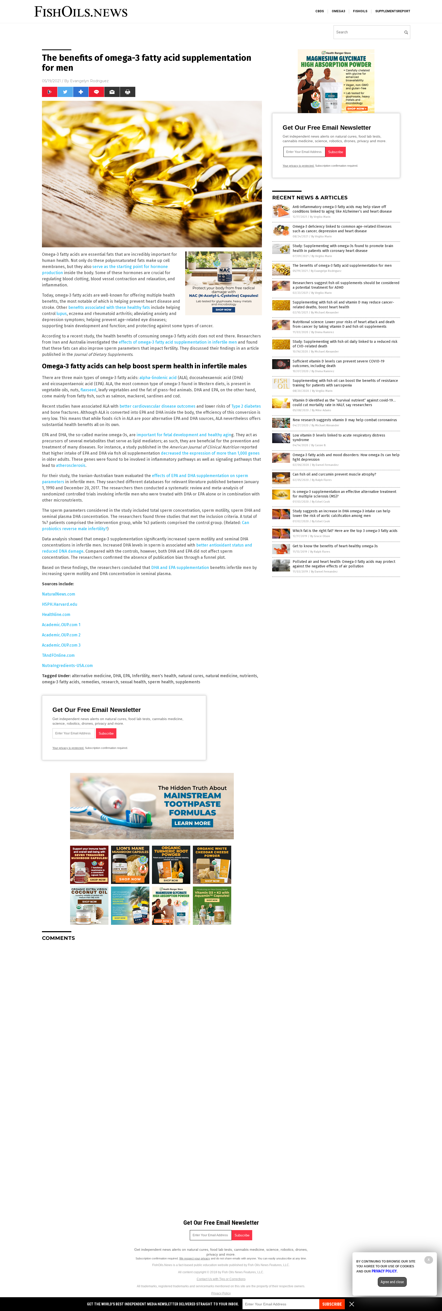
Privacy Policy (221, 1293)
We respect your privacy (194, 1258)
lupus (62, 313)
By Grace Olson (320, 536)
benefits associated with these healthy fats (109, 307)
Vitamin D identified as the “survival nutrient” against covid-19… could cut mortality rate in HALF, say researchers (344, 402)
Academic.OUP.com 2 (61, 635)
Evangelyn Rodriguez (89, 81)
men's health (163, 675)
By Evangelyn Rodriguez (326, 271)
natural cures (190, 675)
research (109, 681)
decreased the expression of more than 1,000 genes (210, 453)
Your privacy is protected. (68, 747)
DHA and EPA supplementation (180, 567)
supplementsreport (392, 11)
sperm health (160, 681)
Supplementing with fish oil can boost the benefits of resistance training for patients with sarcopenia (345, 383)
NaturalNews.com (58, 594)
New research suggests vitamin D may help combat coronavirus (345, 420)
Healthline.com (56, 614)
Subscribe (332, 1304)
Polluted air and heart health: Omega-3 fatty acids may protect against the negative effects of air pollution (344, 564)
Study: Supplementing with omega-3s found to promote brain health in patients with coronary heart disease (343, 248)
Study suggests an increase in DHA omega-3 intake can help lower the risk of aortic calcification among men (341, 513)
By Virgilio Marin (320, 216)
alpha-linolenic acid (158, 377)
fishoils (360, 11)
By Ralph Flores (322, 480)
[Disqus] (152, 1009)
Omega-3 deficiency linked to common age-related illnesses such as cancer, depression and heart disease (342, 228)
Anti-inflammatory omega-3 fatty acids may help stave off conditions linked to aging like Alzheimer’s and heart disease (342, 209)
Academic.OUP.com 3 (61, 645)
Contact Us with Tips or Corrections (221, 1279)
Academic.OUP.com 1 (61, 624)
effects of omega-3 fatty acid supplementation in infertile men (178, 342)
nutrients (248, 675)
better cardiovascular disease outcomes (157, 406)
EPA (126, 675)
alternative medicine (91, 675)
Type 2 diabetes (246, 406)
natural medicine (221, 675)
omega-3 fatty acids (60, 681)
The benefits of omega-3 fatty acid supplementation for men (342, 265)
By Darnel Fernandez (325, 465)
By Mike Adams (321, 410)
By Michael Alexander (325, 312)
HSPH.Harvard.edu (59, 604)
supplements (187, 681)
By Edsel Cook (321, 501)
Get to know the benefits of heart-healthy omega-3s (335, 546)
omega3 (338, 11)
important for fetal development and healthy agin (184, 434)
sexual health (133, 681)
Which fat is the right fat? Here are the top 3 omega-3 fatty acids (345, 531)
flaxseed (88, 389)
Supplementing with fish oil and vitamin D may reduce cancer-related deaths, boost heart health (343, 304)
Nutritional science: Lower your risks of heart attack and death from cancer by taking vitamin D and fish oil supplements (344, 324)
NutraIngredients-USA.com (67, 665)
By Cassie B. (318, 445)
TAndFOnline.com (58, 655)
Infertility (140, 675)
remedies (90, 681)
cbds (319, 11)
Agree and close (392, 1282)
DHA (117, 675)
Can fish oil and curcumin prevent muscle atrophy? (334, 474)
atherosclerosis (70, 465)
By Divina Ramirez (322, 332)
